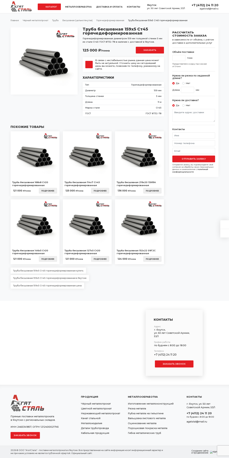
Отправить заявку (194, 159)
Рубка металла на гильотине (146, 413)
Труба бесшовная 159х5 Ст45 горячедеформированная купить (48, 270)
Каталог (51, 7)
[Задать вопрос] (224, 224)
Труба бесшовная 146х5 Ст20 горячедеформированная (30, 252)
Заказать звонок (174, 364)
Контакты (133, 7)
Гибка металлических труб (144, 433)
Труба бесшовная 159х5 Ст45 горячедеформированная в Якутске (50, 278)
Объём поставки (183, 52)
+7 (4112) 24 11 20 (205, 5)
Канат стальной (90, 418)
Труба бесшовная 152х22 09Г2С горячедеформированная (136, 252)
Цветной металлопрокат (96, 408)
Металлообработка (78, 7)
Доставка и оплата (109, 7)
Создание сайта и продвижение (199, 452)
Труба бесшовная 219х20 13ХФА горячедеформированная (136, 184)
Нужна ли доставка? (185, 100)
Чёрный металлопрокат (96, 403)
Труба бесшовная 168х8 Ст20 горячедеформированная (30, 184)
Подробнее (47, 191)
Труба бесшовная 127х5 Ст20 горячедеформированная (82, 252)
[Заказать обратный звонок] (224, 233)
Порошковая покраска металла (147, 428)
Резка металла (137, 408)
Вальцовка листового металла (147, 418)
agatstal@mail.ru (209, 8)
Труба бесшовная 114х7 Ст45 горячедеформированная (82, 184)
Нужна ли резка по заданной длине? (191, 77)
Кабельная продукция (95, 433)
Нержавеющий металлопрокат (100, 413)
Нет (188, 83)
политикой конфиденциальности (190, 170)
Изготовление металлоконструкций (151, 403)
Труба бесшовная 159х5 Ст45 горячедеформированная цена (47, 285)
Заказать (150, 50)
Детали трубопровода (95, 428)
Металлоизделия (91, 423)
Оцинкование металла (142, 423)
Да (177, 83)
